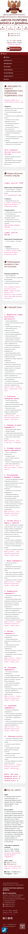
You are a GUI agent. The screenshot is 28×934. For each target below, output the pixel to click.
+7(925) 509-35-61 (15, 35)
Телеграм (18, 29)
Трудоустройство (8, 76)
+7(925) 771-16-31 (15, 34)
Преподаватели (8, 63)
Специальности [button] (8, 60)
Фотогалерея (7, 66)
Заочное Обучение (8, 73)
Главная (7, 57)
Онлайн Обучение (8, 69)
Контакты (6, 79)
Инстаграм (10, 29)
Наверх (22, 925)
